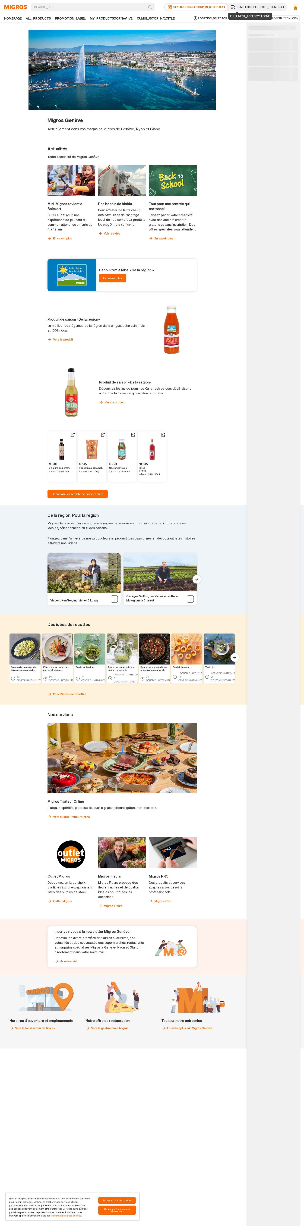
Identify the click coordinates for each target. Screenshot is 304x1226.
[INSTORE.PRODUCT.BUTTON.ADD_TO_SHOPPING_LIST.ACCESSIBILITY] (72, 434)
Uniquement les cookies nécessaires (117, 1210)
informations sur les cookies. (66, 1215)
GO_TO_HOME (15, 7)
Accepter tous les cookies (117, 1200)
